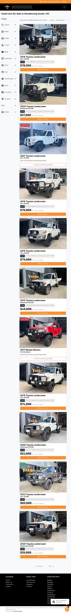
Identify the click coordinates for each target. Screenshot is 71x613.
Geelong (50, 584)
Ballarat (49, 580)
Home (8, 580)
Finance (29, 586)
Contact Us (9, 584)
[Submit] (14, 7)
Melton (49, 586)
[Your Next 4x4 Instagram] (65, 2)
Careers (8, 586)
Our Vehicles (30, 580)
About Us (9, 582)
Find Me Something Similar (43, 164)
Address (45, 1)
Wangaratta (51, 594)
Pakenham (51, 590)
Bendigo (50, 582)
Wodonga (50, 599)
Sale (48, 603)
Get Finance (44, 69)
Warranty (29, 584)
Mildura (49, 588)
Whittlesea (51, 597)
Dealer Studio (17, 611)
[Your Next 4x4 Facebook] (63, 2)
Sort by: (52, 20)
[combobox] (22, 7)
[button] (64, 7)
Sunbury (50, 592)
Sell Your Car (30, 582)
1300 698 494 (56, 1)
